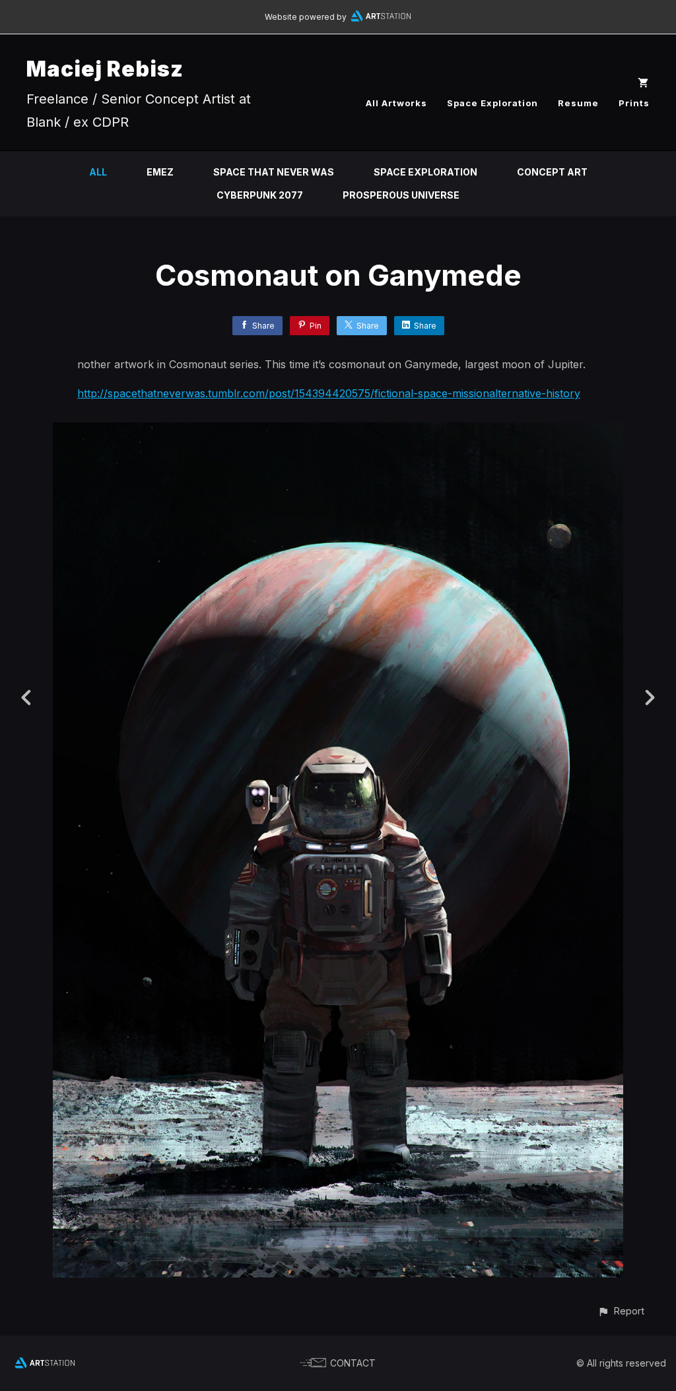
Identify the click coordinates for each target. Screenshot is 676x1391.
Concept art (552, 172)
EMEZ (160, 172)
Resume (578, 103)
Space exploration (425, 172)
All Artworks (396, 103)
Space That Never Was (273, 172)
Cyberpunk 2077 (260, 195)
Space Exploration (492, 103)
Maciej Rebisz (105, 69)
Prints (634, 103)
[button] (621, 1310)
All (98, 172)
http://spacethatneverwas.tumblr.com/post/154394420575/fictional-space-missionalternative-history (328, 393)
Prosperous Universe (401, 195)
